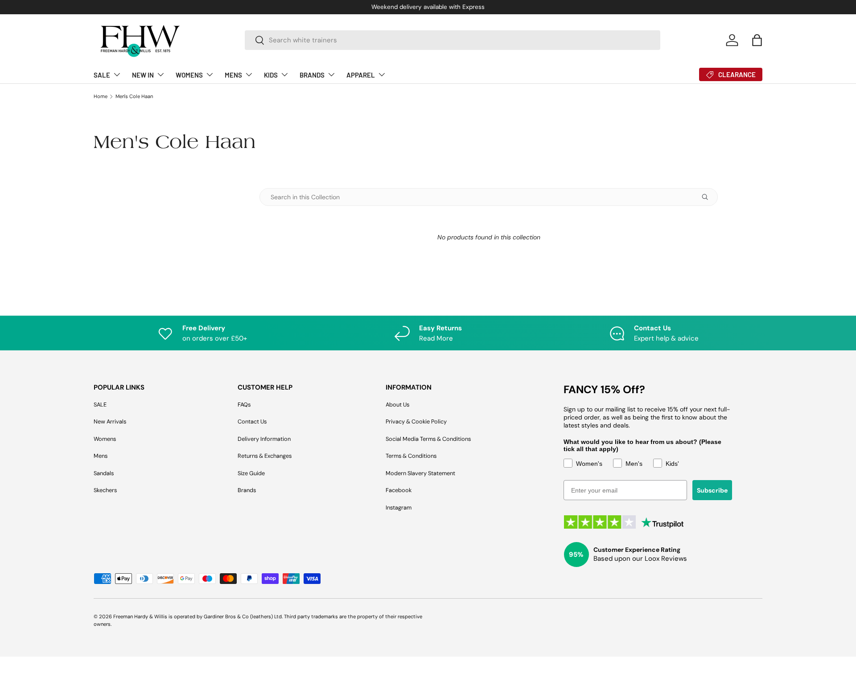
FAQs (244, 404)
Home (100, 96)
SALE (102, 75)
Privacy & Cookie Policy (416, 421)
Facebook (399, 490)
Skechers (105, 490)
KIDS (271, 75)
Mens (100, 456)
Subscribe (712, 490)
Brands (247, 490)
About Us (397, 404)
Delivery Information (264, 439)
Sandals (104, 473)
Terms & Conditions (411, 456)
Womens (105, 439)
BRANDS (312, 75)
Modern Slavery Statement (420, 473)
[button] (757, 40)
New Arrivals (110, 421)
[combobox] (453, 40)
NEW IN (143, 75)
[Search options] (707, 197)
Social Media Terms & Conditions (428, 439)
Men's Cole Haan (134, 96)
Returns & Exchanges (265, 456)
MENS (233, 75)
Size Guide (251, 473)
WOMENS (189, 75)
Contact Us (252, 421)
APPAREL (360, 75)
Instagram (399, 507)
